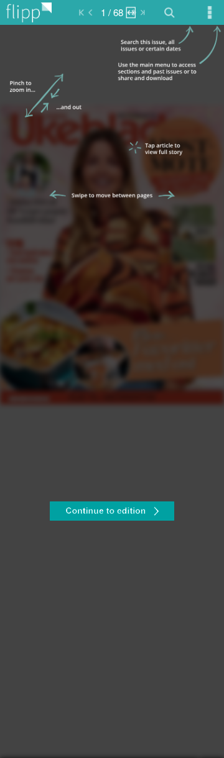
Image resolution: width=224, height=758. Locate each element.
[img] (112, 391)
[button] (112, 512)
